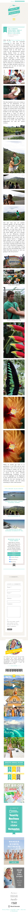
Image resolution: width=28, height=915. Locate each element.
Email (9, 592)
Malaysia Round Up (14, 516)
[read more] (14, 495)
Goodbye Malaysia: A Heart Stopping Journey (14, 502)
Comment (9, 604)
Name (9, 587)
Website (9, 598)
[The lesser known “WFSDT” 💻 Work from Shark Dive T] (14, 747)
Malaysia (15, 34)
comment (11, 36)
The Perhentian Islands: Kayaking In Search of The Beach (14, 531)
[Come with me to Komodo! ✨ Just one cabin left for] (14, 685)
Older (7, 572)
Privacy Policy (6, 909)
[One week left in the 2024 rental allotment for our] (14, 706)
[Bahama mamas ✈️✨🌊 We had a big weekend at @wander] (14, 727)
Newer (21, 572)
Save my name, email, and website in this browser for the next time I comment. (13, 624)
